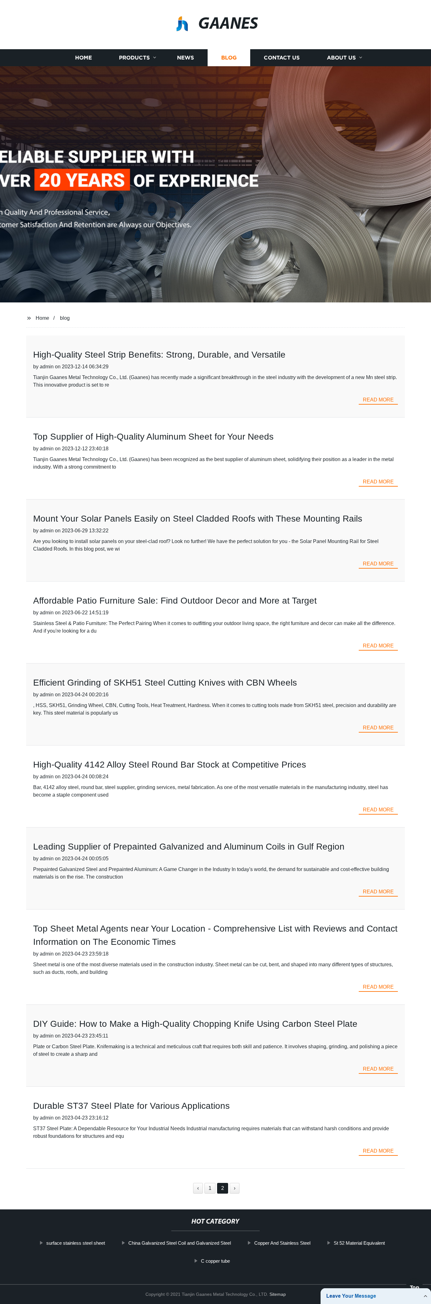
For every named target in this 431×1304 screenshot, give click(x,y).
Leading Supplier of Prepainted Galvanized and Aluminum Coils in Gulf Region (189, 846)
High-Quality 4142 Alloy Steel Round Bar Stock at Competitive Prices (169, 764)
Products (134, 58)
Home (83, 58)
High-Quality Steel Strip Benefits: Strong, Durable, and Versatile (159, 355)
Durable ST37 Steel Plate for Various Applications (131, 1106)
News (185, 58)
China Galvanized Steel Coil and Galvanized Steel (179, 1243)
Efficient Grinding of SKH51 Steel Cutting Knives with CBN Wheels (165, 682)
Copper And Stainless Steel (282, 1243)
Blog (229, 58)
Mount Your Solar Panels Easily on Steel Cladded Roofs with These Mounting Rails (197, 518)
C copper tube (215, 1260)
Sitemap (277, 1294)
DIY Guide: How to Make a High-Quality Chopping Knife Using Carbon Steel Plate (195, 1024)
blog (65, 318)
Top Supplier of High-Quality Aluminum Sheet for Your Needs (153, 436)
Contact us (282, 58)
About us (341, 58)
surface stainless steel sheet (75, 1243)
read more (378, 399)
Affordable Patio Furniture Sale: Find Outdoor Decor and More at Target (175, 600)
